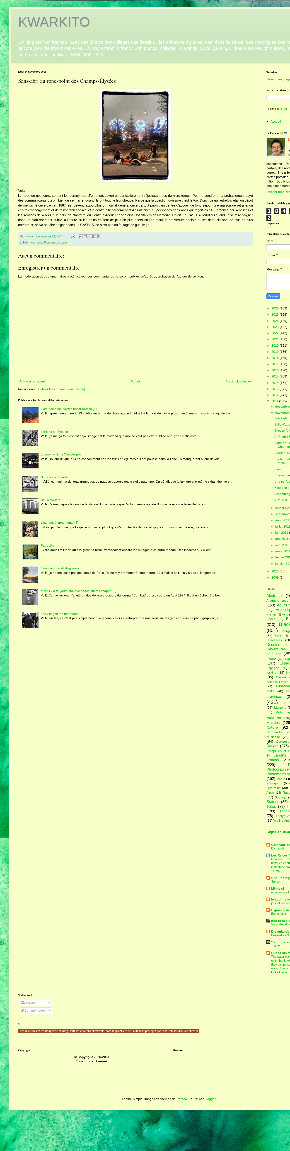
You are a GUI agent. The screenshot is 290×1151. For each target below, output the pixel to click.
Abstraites (275, 596)
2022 (275, 333)
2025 (275, 314)
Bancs (270, 619)
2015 (275, 376)
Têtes (271, 806)
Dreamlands (280, 931)
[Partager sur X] (89, 236)
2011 (275, 401)
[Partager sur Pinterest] (98, 236)
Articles (29, 1003)
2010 (275, 571)
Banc (278, 469)
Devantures (276, 649)
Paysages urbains (56, 242)
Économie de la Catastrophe (61, 454)
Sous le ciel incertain (55, 477)
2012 (275, 395)
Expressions (279, 913)
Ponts (281, 779)
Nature (272, 727)
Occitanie (282, 741)
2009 (275, 577)
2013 (275, 389)
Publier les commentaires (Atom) (61, 389)
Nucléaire (273, 737)
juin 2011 (282, 532)
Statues (272, 802)
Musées (273, 722)
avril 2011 (282, 545)
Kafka (270, 691)
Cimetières (274, 640)
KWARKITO (54, 21)
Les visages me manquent (60, 614)
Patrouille (47, 545)
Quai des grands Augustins (60, 568)
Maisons (280, 707)
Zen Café (281, 418)
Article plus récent (32, 381)
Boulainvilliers (50, 500)
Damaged (277, 848)
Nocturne (36, 242)
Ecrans (271, 659)
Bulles (278, 636)
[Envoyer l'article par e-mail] (73, 236)
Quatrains (273, 788)
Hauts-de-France (277, 682)
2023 (275, 327)
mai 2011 (282, 538)
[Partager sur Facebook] (94, 236)
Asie (285, 614)
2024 (275, 321)
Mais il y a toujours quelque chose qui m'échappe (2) (78, 591)
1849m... (277, 946)
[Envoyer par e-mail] (81, 236)
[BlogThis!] (85, 236)
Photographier (278, 769)
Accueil (135, 381)
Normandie (274, 732)
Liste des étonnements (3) (59, 522)
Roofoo (181, 1099)
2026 (275, 308)
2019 (275, 351)
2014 (275, 382)
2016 (275, 370)
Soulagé (281, 797)
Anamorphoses (277, 600)
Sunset (275, 881)
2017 (275, 364)
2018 (275, 358)
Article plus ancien (239, 381)
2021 (275, 339)
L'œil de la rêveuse (54, 431)
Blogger (210, 1099)
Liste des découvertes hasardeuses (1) (69, 409)
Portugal (272, 783)
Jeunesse (282, 686)
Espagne (272, 668)
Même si (277, 888)
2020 (275, 345)
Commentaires (35, 1010)
